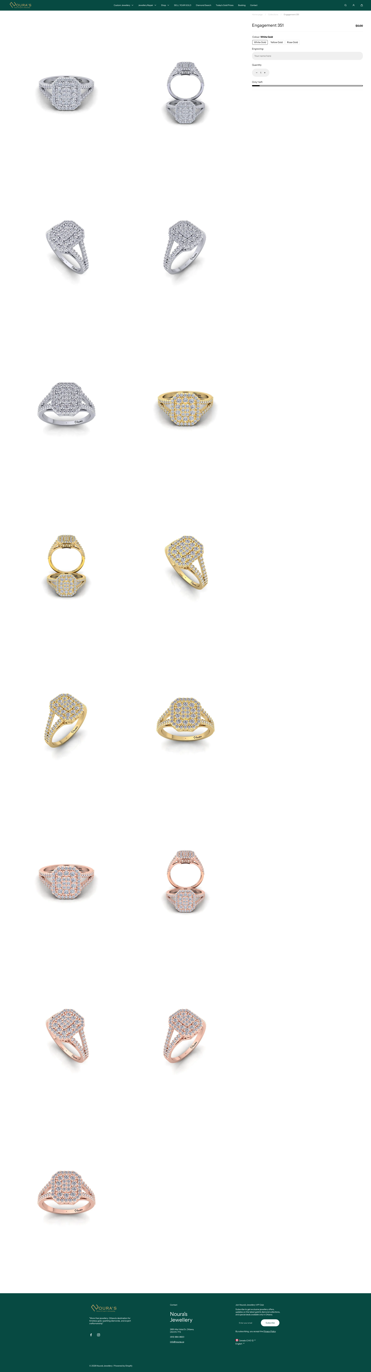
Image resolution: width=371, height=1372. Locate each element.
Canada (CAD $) (246, 1340)
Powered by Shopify (123, 1365)
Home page (257, 14)
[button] (362, 5)
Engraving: (258, 48)
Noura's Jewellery (104, 1365)
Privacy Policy (269, 1331)
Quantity (256, 64)
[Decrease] (255, 73)
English (239, 1343)
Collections (273, 14)
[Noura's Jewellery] (20, 5)
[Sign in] (353, 5)
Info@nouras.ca (177, 1342)
